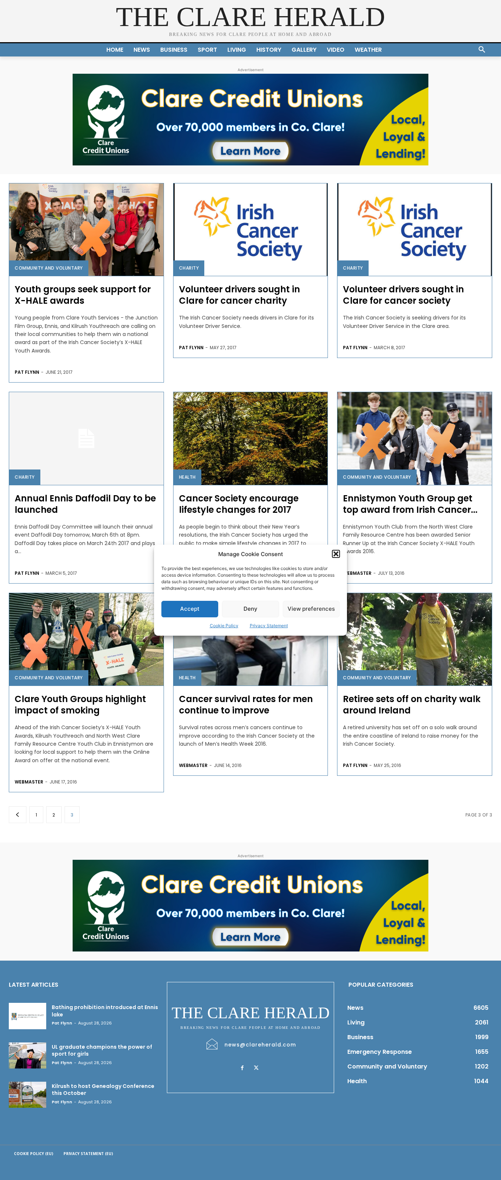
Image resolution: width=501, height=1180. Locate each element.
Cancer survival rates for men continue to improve (246, 704)
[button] (336, 554)
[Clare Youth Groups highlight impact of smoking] (86, 639)
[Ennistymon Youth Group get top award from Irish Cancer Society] (414, 438)
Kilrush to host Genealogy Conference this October (103, 1089)
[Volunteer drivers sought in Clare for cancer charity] (250, 229)
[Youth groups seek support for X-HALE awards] (86, 229)
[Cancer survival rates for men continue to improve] (250, 639)
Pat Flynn (27, 372)
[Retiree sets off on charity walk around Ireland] (414, 639)
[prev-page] (17, 814)
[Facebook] (242, 1068)
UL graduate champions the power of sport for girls (102, 1050)
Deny (250, 608)
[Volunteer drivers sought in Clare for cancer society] (414, 229)
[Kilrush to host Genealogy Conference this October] (27, 1095)
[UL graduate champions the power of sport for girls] (27, 1055)
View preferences (311, 608)
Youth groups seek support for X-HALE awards (83, 295)
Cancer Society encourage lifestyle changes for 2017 (239, 504)
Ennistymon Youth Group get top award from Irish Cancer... (410, 504)
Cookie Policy (224, 625)
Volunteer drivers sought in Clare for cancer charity (239, 295)
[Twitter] (256, 1068)
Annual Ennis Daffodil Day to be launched (85, 504)
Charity (189, 268)
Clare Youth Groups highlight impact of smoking (80, 704)
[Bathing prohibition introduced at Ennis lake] (27, 1016)
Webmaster (357, 573)
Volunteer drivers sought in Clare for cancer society (403, 295)
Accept (190, 608)
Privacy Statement (269, 625)
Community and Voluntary (49, 268)
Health (187, 477)
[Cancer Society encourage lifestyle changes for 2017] (250, 438)
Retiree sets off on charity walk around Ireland (411, 704)
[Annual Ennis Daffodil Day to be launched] (86, 438)
